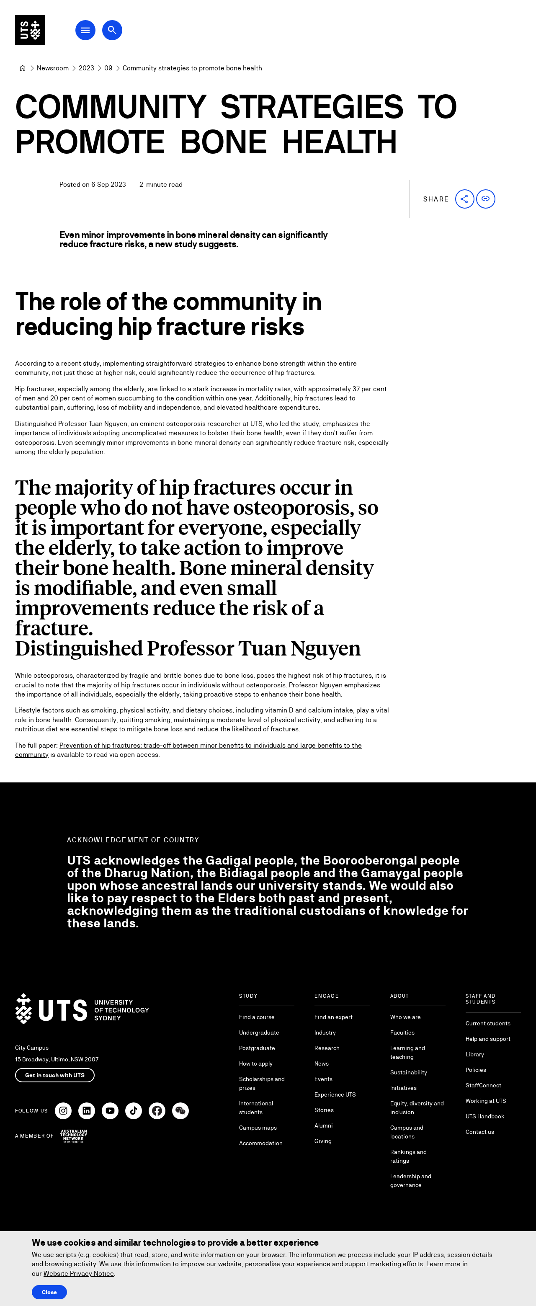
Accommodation (261, 1143)
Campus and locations (406, 1132)
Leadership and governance (410, 1180)
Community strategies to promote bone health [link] (192, 68)
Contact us (480, 1131)
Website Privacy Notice (79, 1274)
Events (323, 1079)
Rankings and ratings (408, 1156)
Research (327, 1048)
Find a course (257, 1017)
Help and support (488, 1038)
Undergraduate (259, 1032)
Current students (488, 1023)
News (321, 1063)
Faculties (402, 1032)
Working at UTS (486, 1100)
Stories (324, 1110)
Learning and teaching (407, 1052)
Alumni (323, 1125)
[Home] (22, 68)
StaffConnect (483, 1085)
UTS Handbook (485, 1116)
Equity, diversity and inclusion (417, 1107)
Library (475, 1054)
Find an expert (333, 1017)
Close (49, 1292)
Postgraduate (257, 1048)
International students (256, 1107)
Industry (325, 1032)
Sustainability (408, 1072)
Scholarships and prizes (262, 1083)
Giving (323, 1141)
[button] (465, 199)
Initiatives (403, 1087)
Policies (476, 1069)
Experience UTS (335, 1094)
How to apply (256, 1063)
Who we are (405, 1017)
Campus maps (258, 1127)
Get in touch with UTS (55, 1075)
